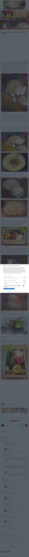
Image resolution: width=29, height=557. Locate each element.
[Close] (27, 265)
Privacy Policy (18, 291)
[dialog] (14, 278)
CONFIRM (9, 288)
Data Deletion (10, 291)
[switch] (24, 277)
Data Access (14, 291)
